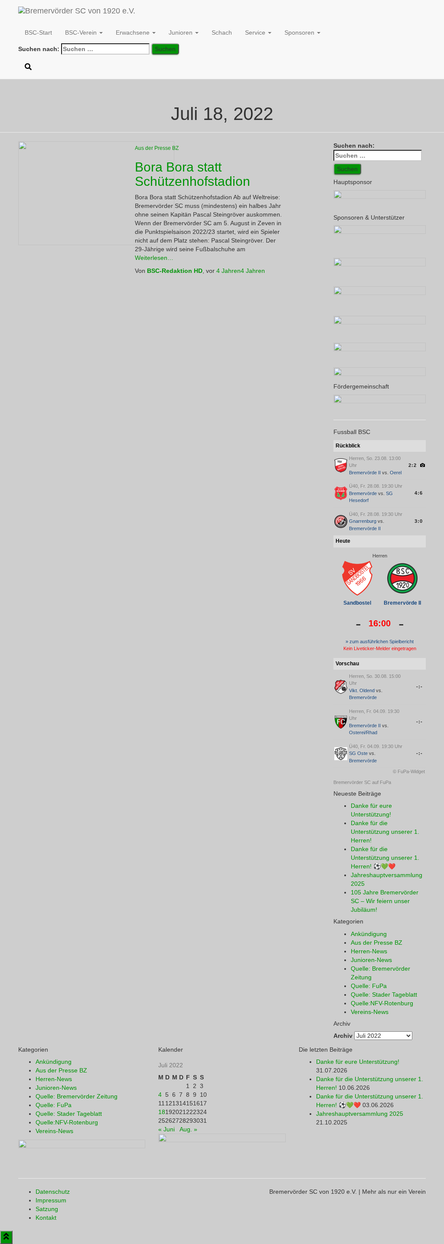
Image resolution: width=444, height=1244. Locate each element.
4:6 (419, 493)
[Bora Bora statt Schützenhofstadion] (96, 192)
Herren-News (369, 951)
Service (256, 32)
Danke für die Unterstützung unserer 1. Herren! (385, 832)
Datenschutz (53, 1191)
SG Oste (358, 753)
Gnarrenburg (362, 521)
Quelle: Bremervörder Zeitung (77, 1096)
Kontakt (46, 1217)
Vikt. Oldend (362, 690)
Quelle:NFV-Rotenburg (382, 1003)
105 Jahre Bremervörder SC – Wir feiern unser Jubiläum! (384, 901)
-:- (419, 686)
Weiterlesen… (154, 257)
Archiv (343, 1035)
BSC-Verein (81, 32)
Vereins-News (369, 1011)
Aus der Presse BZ (157, 148)
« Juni (166, 1129)
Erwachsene (133, 32)
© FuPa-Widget (409, 771)
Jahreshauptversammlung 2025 (359, 1113)
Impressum (51, 1200)
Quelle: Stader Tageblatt (384, 994)
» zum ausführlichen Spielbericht (380, 641)
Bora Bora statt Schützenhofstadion (192, 174)
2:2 (412, 465)
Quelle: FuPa (369, 985)
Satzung (47, 1208)
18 (161, 1111)
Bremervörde (363, 493)
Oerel (396, 472)
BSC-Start (38, 32)
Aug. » (188, 1129)
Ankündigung (369, 933)
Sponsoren (300, 32)
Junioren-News (371, 959)
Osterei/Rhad (363, 732)
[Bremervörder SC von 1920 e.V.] (77, 11)
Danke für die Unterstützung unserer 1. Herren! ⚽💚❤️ (385, 858)
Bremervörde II (365, 472)
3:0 (419, 521)
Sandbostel (357, 603)
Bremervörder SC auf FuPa (362, 782)
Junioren (181, 32)
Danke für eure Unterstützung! (357, 1061)
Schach (222, 32)
